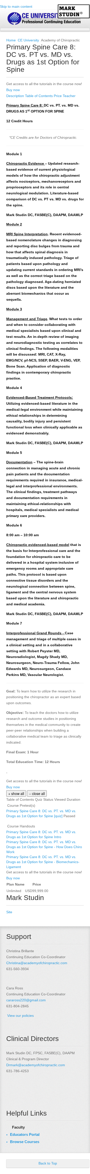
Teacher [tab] (69, 96)
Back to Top (47, 1163)
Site (9, 912)
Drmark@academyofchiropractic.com (35, 1065)
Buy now (13, 90)
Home (11, 40)
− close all (37, 793)
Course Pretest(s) (21, 805)
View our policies (20, 1016)
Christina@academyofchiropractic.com (36, 963)
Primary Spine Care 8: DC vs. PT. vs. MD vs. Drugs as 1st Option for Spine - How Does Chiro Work (44, 847)
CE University (28, 40)
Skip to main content (16, 6)
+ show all (16, 793)
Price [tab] (58, 96)
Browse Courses (24, 1142)
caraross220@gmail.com (26, 1000)
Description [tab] (15, 96)
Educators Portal (25, 1134)
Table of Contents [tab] (39, 96)
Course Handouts (21, 826)
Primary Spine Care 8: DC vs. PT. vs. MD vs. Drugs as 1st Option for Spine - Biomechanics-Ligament (43, 862)
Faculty (18, 1127)
